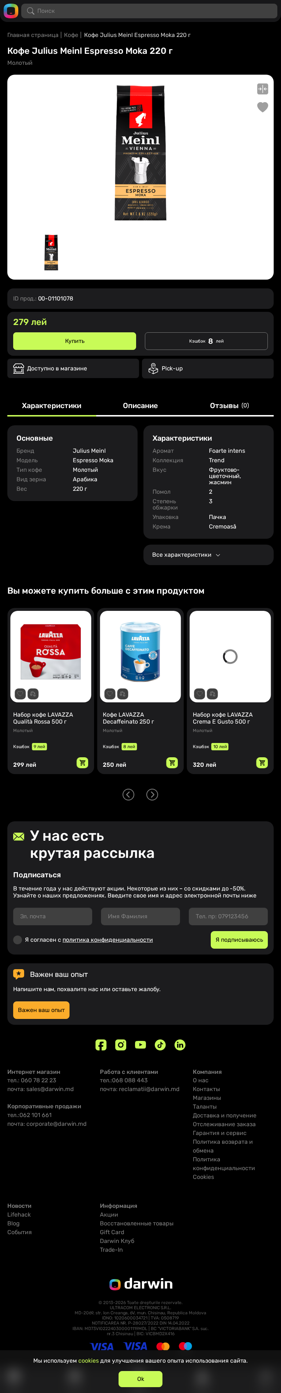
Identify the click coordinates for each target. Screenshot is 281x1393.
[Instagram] (120, 1044)
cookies (88, 1360)
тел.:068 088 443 (124, 1080)
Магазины (207, 1097)
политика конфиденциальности (108, 939)
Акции (109, 1214)
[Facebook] (100, 1044)
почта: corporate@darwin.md (47, 1123)
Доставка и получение (224, 1115)
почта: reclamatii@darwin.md (140, 1089)
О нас (201, 1080)
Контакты (206, 1089)
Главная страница (33, 34)
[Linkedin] (180, 1044)
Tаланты (205, 1106)
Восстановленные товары (136, 1223)
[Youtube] (140, 1045)
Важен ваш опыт (41, 1010)
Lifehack (19, 1214)
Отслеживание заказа (224, 1124)
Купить (75, 340)
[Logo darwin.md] (11, 10)
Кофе (71, 34)
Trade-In (111, 1249)
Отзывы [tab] (229, 406)
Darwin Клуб (117, 1240)
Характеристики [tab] (51, 406)
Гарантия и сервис (220, 1132)
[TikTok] (160, 1044)
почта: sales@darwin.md (40, 1089)
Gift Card (112, 1232)
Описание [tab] (140, 406)
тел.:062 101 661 (29, 1115)
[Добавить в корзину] (82, 762)
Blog (13, 1223)
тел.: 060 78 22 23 (31, 1080)
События (19, 1232)
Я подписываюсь (239, 939)
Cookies (203, 1176)
